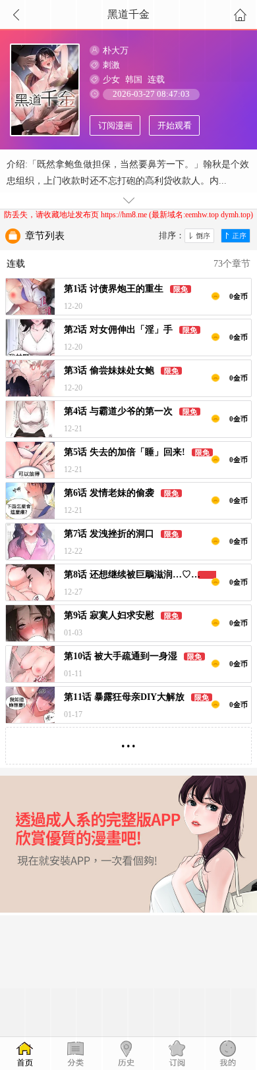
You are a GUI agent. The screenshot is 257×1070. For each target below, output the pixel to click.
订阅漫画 (115, 125)
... (128, 740)
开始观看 (174, 125)
